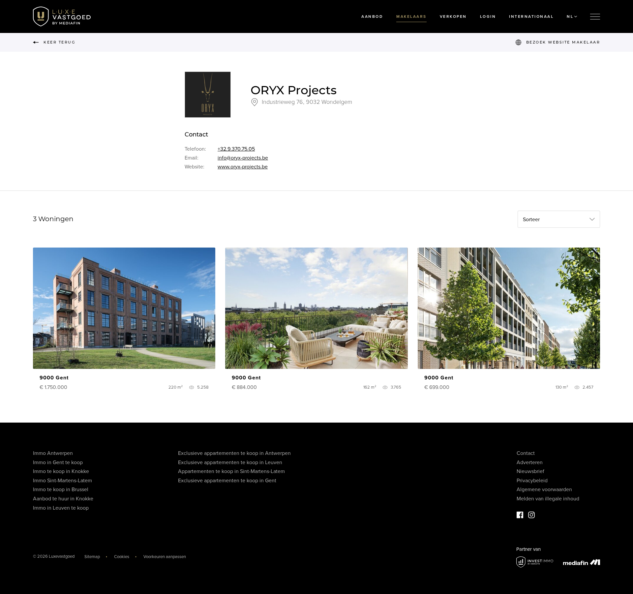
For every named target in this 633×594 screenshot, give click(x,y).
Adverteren (530, 462)
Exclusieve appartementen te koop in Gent (227, 480)
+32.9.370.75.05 (236, 149)
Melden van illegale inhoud (548, 498)
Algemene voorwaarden (544, 489)
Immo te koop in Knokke (61, 471)
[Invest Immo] (534, 562)
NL (570, 16)
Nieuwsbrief (530, 471)
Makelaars (411, 16)
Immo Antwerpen (53, 453)
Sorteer (531, 219)
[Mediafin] (581, 562)
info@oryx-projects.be (243, 158)
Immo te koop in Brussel (60, 489)
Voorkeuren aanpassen (164, 556)
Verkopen (453, 16)
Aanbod (372, 16)
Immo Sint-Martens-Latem (62, 480)
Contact (526, 453)
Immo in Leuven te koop (61, 508)
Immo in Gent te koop (58, 462)
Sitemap (92, 556)
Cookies (121, 556)
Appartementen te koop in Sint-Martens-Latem (231, 471)
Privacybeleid (532, 480)
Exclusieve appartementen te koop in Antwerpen (234, 453)
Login (488, 16)
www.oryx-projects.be (243, 166)
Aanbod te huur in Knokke (63, 498)
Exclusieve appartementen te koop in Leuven (230, 462)
